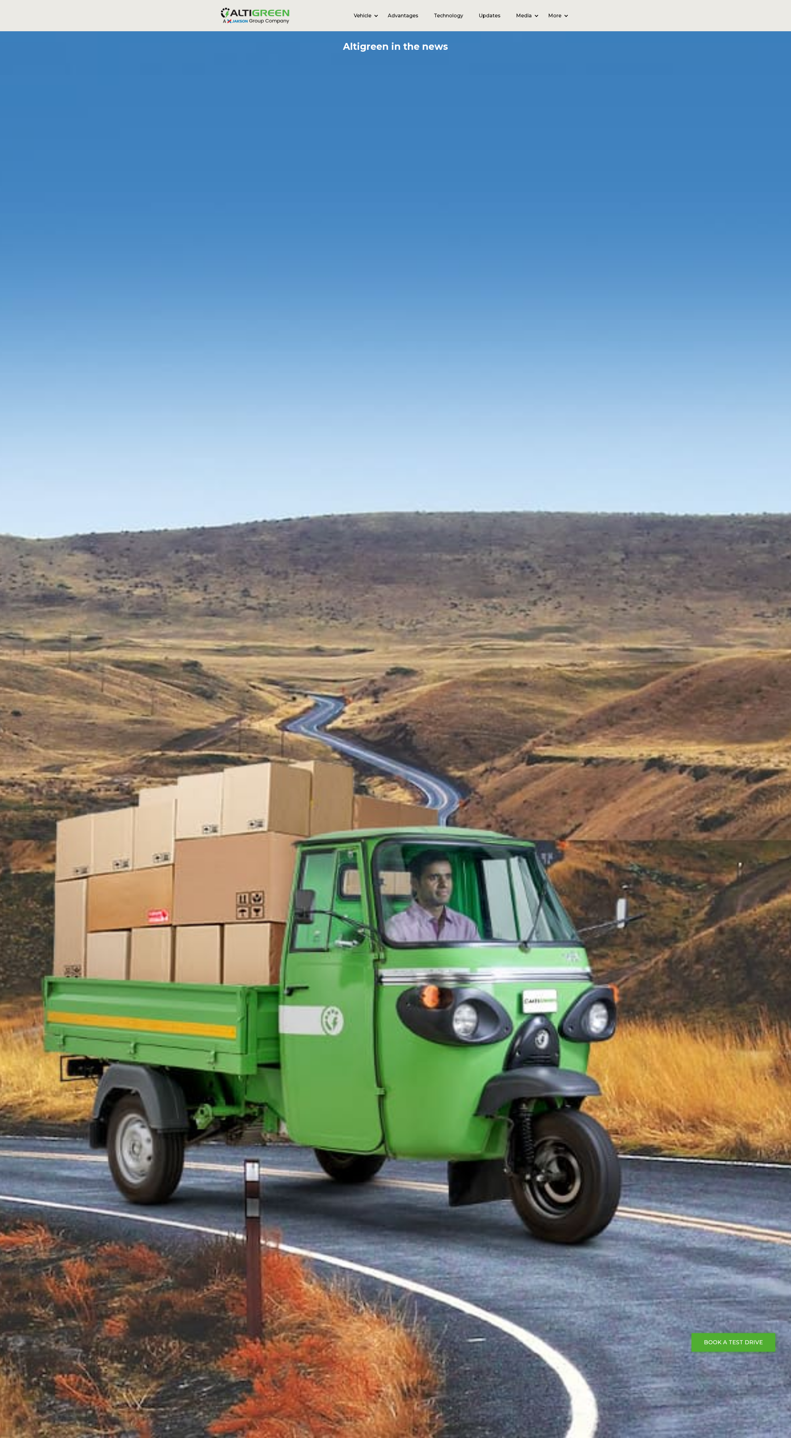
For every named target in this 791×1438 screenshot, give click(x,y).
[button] (363, 15)
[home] (255, 15)
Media (524, 16)
